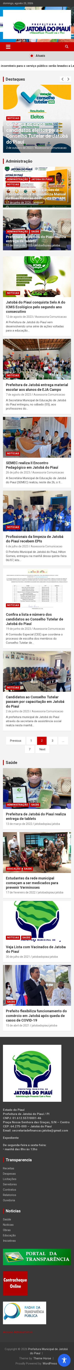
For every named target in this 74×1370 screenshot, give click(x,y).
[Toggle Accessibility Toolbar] (64, 1360)
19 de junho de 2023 (18, 628)
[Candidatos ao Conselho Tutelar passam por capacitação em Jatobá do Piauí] (37, 671)
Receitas (8, 1168)
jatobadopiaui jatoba (47, 245)
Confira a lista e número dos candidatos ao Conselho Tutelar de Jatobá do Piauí (34, 619)
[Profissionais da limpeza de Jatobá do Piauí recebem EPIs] (37, 510)
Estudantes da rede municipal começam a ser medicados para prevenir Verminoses (32, 882)
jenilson (38, 202)
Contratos (9, 1189)
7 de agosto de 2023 (18, 394)
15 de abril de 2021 (17, 1025)
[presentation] (62, 79)
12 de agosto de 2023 (19, 316)
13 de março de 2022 (19, 245)
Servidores (10, 1184)
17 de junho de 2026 (18, 202)
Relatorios (9, 1195)
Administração (19, 161)
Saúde (35, 231)
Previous (15, 740)
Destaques (15, 79)
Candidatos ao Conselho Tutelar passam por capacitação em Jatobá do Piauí (35, 701)
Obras (7, 1230)
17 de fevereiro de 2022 (21, 892)
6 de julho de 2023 (17, 546)
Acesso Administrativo (18, 1332)
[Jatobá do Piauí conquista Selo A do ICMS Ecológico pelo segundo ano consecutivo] (37, 276)
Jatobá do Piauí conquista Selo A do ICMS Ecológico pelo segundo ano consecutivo (35, 307)
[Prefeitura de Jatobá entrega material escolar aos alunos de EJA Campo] (37, 359)
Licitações (9, 1179)
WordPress (50, 1363)
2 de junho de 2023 (17, 711)
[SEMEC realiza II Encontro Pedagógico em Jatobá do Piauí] (37, 437)
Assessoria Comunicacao (50, 147)
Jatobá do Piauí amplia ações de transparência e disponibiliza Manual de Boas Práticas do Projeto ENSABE (36, 194)
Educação (14, 868)
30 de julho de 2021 (18, 956)
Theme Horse (42, 1358)
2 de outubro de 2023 (19, 147)
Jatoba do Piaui (41, 179)
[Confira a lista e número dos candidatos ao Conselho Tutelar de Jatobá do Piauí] (37, 588)
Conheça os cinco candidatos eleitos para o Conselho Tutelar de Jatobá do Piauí (36, 133)
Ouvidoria (9, 1200)
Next (42, 749)
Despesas (9, 1173)
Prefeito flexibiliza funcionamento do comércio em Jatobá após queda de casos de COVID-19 (36, 1015)
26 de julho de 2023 (18, 472)
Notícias (13, 118)
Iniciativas (9, 1240)
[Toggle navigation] (8, 46)
